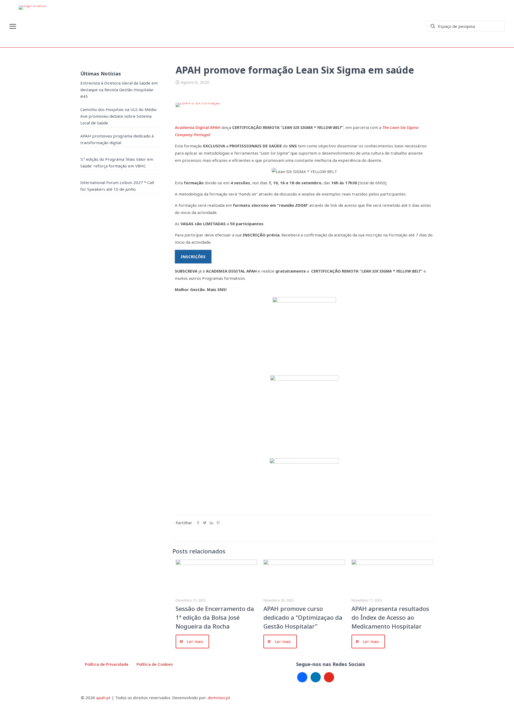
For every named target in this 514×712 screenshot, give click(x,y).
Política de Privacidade (106, 664)
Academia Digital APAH (197, 127)
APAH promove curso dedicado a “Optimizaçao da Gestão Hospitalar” (302, 617)
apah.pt (103, 697)
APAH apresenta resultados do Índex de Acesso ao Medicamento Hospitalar (390, 617)
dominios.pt (219, 697)
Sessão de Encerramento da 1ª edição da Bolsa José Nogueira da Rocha (215, 617)
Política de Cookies (155, 664)
